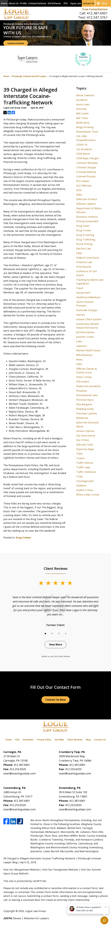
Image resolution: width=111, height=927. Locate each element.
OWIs (79, 364)
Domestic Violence (87, 216)
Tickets (80, 458)
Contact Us (88, 3)
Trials (79, 476)
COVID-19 (81, 144)
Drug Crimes (23, 537)
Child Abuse (83, 153)
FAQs (79, 253)
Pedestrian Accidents (88, 386)
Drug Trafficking (85, 239)
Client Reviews (75, 739)
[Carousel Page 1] (45, 633)
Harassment (83, 292)
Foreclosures (83, 266)
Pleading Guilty (85, 408)
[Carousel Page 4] (65, 633)
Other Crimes (84, 377)
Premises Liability (86, 413)
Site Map (59, 739)
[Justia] (20, 821)
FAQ (17, 739)
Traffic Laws (83, 467)
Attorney (81, 108)
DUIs (79, 190)
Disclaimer (28, 739)
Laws (79, 341)
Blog (88, 739)
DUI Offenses (83, 185)
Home (4, 3)
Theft (79, 453)
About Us (14, 3)
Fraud (79, 288)
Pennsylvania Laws (87, 395)
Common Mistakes (87, 162)
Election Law (83, 248)
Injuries (80, 314)
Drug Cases (82, 225)
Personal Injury (85, 399)
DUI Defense (54, 3)
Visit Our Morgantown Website (21, 869)
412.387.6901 (97, 13)
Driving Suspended (87, 221)
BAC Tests (82, 118)
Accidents (81, 99)
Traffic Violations (86, 471)
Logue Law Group (35, 911)
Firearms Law (84, 262)
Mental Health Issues (88, 350)
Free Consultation (95, 9)
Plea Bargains (84, 404)
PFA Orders (82, 381)
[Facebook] (6, 821)
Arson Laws (82, 104)
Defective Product (86, 199)
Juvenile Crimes (85, 336)
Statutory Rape (85, 449)
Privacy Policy (44, 739)
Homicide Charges (86, 310)
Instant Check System (88, 319)
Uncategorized (84, 481)
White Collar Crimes (87, 494)
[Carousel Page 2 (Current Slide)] (52, 633)
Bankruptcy (83, 122)
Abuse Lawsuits (85, 95)
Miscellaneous (84, 355)
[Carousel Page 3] (59, 633)
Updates (81, 485)
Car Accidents (84, 149)
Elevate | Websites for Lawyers (26, 918)
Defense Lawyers (86, 203)
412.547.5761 (97, 17)
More (104, 3)
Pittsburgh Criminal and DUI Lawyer (29, 76)
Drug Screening (85, 235)
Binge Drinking (85, 127)
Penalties (81, 390)
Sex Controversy (85, 435)
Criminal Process (86, 176)
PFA (66, 3)
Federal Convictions (87, 257)
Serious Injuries (85, 431)
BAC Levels (82, 113)
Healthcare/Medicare (88, 297)
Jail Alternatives (85, 332)
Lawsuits (81, 346)
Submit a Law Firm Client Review (55, 656)
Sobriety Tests (84, 444)
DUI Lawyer (82, 181)
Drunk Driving (84, 244)
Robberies (82, 418)
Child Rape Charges (87, 158)
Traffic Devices (84, 462)
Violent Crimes (84, 490)
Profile (23, 3)
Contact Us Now (15, 43)
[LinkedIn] (13, 821)
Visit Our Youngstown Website (60, 869)
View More (55, 644)
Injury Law (75, 3)
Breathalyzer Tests (87, 131)
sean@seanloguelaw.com (19, 773)
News (79, 359)
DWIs (79, 194)
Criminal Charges (86, 167)
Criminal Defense (37, 3)
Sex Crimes (82, 440)
